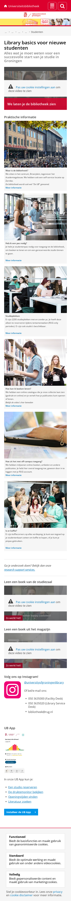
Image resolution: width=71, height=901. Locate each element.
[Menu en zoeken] (52, 6)
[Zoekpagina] (62, 6)
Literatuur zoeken (19, 801)
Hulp (19, 32)
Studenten (37, 32)
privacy (57, 891)
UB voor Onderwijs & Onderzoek (12, 32)
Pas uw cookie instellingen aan (35, 87)
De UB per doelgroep (26, 32)
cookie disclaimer (21, 895)
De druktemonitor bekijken (25, 792)
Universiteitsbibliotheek (23, 6)
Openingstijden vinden (23, 796)
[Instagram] (12, 689)
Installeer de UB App (18, 812)
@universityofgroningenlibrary (44, 682)
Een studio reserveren (22, 787)
